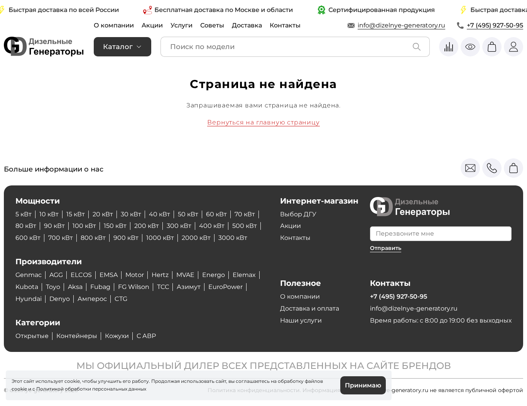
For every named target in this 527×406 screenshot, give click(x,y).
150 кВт (115, 225)
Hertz (160, 275)
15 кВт (75, 214)
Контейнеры (76, 336)
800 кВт (93, 237)
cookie (19, 389)
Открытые (32, 336)
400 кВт (212, 225)
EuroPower (225, 286)
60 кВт (216, 214)
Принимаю (363, 385)
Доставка (247, 25)
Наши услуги (301, 320)
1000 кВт (160, 237)
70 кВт (245, 214)
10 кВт (49, 214)
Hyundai (28, 298)
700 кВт (60, 237)
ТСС (163, 286)
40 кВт (159, 214)
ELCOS (81, 275)
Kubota (26, 286)
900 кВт (126, 237)
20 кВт (103, 214)
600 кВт (28, 237)
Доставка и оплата (309, 308)
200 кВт (146, 225)
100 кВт (84, 225)
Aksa (75, 286)
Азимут (189, 286)
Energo (213, 275)
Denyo (59, 298)
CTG (121, 298)
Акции (152, 25)
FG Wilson (133, 286)
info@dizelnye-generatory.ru (401, 25)
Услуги (182, 25)
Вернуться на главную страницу (263, 122)
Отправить (385, 248)
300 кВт (179, 225)
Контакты (285, 25)
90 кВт (54, 225)
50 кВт (188, 214)
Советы (212, 25)
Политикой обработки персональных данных (91, 389)
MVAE (185, 275)
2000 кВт (196, 237)
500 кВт (244, 225)
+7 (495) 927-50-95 (495, 25)
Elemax (244, 275)
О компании (114, 25)
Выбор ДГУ (298, 214)
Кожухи (117, 336)
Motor (134, 275)
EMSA (109, 275)
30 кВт (131, 214)
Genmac (28, 275)
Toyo (53, 286)
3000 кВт (232, 237)
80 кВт (25, 225)
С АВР (146, 336)
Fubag (100, 286)
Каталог (118, 46)
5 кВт (23, 214)
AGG (56, 275)
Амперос (92, 298)
